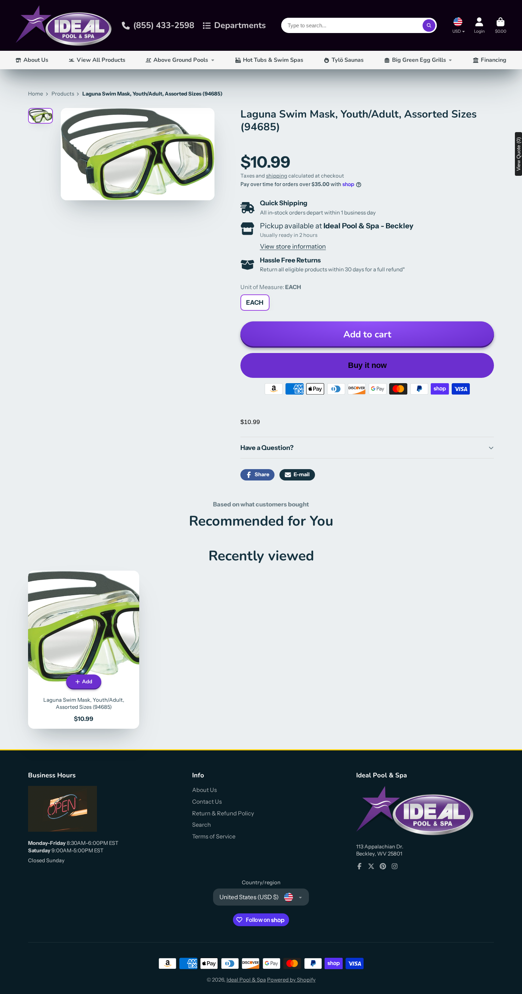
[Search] (429, 25)
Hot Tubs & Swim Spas (273, 60)
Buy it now (367, 365)
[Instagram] (394, 866)
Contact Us (207, 801)
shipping (276, 176)
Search (201, 824)
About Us (35, 60)
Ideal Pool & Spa (246, 980)
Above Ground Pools (180, 60)
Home (35, 94)
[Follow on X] (371, 866)
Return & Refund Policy (223, 813)
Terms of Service (213, 836)
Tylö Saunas (348, 60)
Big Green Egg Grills (419, 60)
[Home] (64, 25)
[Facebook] (359, 866)
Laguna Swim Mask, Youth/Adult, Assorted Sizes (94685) (83, 650)
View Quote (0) (518, 154)
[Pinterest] (383, 866)
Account (479, 25)
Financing (493, 60)
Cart (500, 25)
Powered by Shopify (291, 980)
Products (62, 94)
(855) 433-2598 (163, 25)
